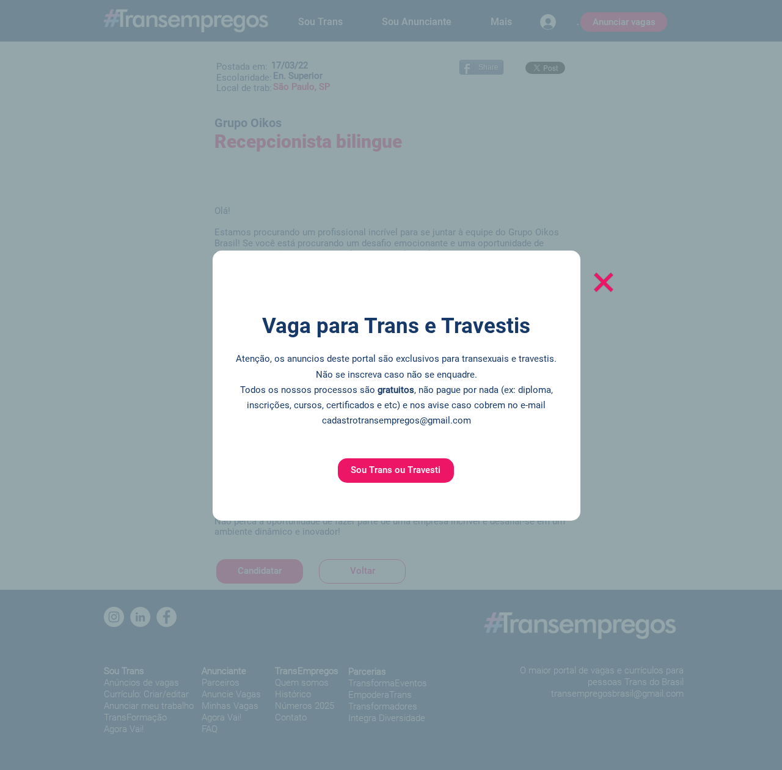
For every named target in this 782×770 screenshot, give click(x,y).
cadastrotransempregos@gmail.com (396, 420)
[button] (396, 470)
